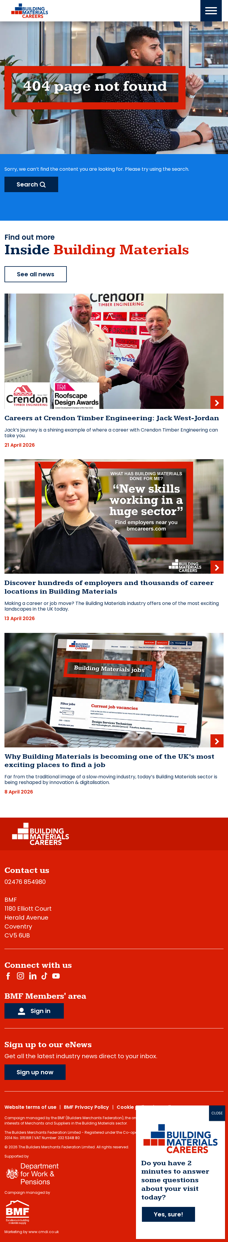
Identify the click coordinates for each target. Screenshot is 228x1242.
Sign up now (35, 1072)
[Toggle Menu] (211, 10)
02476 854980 (25, 882)
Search (28, 184)
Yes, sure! (168, 1214)
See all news (35, 274)
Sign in (39, 1011)
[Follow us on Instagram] (20, 975)
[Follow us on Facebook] (8, 975)
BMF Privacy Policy (86, 1107)
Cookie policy (133, 1107)
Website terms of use (30, 1107)
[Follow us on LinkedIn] (33, 975)
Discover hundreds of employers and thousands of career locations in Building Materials (109, 587)
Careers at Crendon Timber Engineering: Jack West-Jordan (111, 418)
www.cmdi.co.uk (43, 1231)
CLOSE (217, 1113)
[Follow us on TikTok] (44, 975)
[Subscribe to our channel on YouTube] (56, 975)
